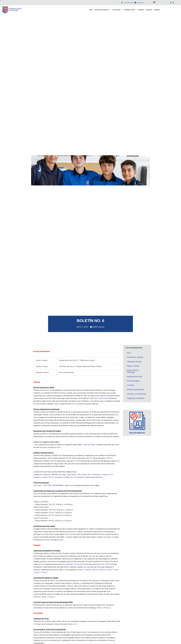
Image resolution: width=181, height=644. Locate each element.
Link (75, 624)
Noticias (141, 10)
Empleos (157, 10)
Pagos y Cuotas (133, 366)
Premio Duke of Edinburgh (133, 371)
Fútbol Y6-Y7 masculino (91, 474)
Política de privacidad (135, 389)
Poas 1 (38, 572)
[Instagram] (173, 2)
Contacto (149, 10)
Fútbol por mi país (97, 398)
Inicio (91, 10)
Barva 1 (96, 570)
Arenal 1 (80, 570)
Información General (102, 10)
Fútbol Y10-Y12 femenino (74, 477)
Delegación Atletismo (41, 474)
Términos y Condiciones (136, 394)
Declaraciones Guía (134, 376)
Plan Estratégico (133, 381)
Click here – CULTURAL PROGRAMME (48, 485)
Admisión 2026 (129, 10)
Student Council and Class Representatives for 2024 (88, 564)
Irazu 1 (110, 570)
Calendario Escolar (134, 362)
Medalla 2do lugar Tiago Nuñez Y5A (66, 474)
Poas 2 (44, 572)
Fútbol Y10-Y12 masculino (53, 477)
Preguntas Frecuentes (135, 398)
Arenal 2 (88, 570)
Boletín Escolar (98, 327)
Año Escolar (116, 10)
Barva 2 (103, 570)
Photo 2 (52, 597)
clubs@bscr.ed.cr (54, 447)
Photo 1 (44, 597)
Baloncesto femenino (94, 477)
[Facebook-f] (171, 2)
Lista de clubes (89, 445)
